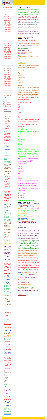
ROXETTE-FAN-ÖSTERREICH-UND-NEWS (7, 308)
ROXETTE (7, 346)
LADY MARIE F (7, 342)
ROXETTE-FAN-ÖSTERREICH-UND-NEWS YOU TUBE (7, 327)
